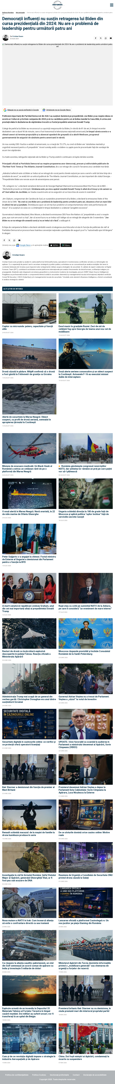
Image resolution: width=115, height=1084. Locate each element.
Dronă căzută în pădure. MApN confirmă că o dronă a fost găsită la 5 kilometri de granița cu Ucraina (28, 373)
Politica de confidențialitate (16, 1075)
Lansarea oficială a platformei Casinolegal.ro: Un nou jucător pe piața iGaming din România (84, 922)
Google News (25, 245)
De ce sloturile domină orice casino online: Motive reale (84, 833)
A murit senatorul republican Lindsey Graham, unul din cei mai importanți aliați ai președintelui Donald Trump (28, 609)
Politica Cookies (39, 1075)
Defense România (8, 12)
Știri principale (20, 12)
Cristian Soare (17, 36)
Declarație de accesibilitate (94, 1075)
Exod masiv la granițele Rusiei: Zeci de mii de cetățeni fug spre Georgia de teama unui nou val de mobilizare (85, 329)
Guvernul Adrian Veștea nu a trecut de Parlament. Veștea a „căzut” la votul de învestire (84, 698)
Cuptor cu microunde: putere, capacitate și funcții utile (27, 327)
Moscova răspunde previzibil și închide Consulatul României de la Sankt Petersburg (84, 652)
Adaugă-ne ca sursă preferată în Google (23, 110)
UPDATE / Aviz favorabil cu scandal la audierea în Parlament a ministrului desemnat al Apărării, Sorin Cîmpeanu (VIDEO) (85, 744)
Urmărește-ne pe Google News (58, 110)
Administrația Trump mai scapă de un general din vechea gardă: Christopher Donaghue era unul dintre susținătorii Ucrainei (29, 699)
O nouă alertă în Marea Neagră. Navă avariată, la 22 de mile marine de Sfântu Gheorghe (28, 512)
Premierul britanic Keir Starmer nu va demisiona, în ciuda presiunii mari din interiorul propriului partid (85, 1009)
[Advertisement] (86, 407)
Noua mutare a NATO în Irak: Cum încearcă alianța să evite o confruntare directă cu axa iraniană (27, 922)
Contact (76, 1075)
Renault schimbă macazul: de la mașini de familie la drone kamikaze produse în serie (28, 833)
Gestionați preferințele (59, 1075)
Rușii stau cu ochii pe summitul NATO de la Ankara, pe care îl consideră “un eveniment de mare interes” (85, 607)
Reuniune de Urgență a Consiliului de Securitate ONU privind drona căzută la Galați (86, 876)
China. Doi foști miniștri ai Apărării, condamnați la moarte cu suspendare (84, 1057)
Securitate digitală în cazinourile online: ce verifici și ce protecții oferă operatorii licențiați (29, 743)
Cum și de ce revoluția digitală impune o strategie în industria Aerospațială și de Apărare (28, 1057)
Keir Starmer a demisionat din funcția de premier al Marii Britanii (28, 788)
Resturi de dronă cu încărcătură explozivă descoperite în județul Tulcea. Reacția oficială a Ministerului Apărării (26, 654)
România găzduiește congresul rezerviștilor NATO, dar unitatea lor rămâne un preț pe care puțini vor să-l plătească (85, 469)
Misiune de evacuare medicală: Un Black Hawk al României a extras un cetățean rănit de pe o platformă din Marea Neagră (27, 469)
